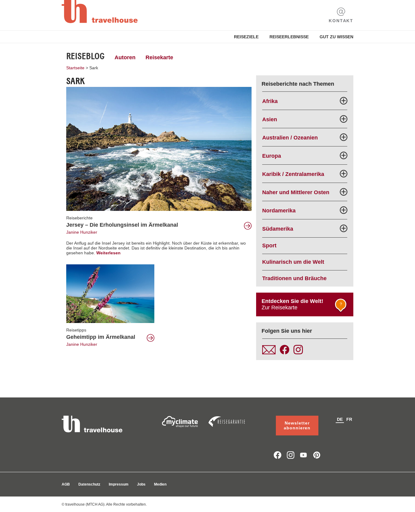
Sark (93, 67)
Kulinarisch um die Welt (293, 262)
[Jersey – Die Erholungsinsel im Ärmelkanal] (159, 148)
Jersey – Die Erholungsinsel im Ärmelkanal (122, 225)
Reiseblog (85, 56)
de (340, 419)
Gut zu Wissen (336, 36)
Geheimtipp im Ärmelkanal (100, 337)
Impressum (119, 484)
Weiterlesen (108, 252)
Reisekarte (159, 57)
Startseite (75, 67)
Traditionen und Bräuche (294, 278)
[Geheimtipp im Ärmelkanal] (110, 293)
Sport (269, 245)
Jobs (141, 484)
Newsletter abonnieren (297, 426)
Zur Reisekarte (302, 304)
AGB (66, 484)
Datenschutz (89, 484)
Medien (160, 484)
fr (349, 419)
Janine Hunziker (81, 232)
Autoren (125, 57)
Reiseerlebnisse (289, 36)
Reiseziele (246, 36)
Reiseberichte (79, 217)
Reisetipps (76, 330)
